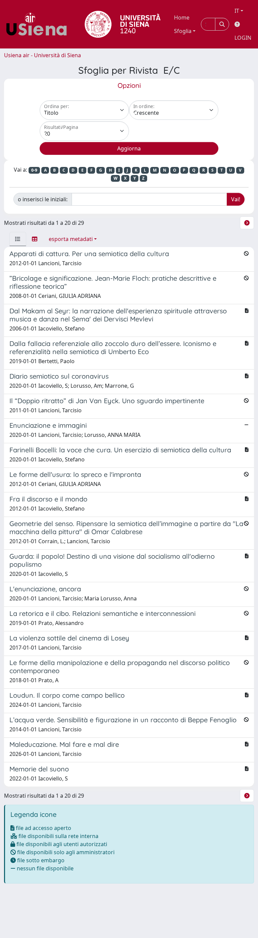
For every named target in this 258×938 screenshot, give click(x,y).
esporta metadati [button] (71, 239)
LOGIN (242, 37)
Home (181, 17)
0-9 (34, 170)
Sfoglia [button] (182, 31)
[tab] (17, 239)
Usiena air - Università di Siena (42, 55)
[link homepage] (39, 24)
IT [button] (236, 10)
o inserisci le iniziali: (43, 199)
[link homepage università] (122, 24)
